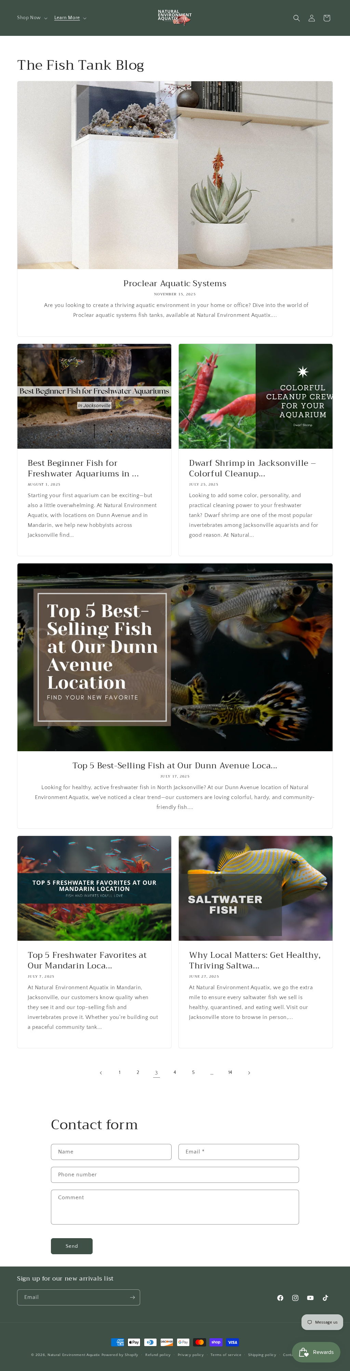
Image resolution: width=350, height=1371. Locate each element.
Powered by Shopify (120, 1355)
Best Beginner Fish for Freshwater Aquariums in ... (83, 468)
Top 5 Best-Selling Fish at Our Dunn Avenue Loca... (175, 765)
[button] (31, 18)
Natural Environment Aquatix (74, 1355)
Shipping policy (262, 1355)
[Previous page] (101, 1072)
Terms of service (226, 1355)
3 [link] (156, 1073)
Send (72, 1246)
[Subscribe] (132, 1297)
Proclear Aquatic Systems (174, 283)
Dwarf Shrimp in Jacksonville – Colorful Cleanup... (252, 468)
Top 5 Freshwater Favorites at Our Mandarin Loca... (87, 960)
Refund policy (158, 1355)
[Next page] (248, 1072)
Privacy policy (191, 1355)
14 (230, 1072)
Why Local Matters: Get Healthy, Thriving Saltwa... (255, 960)
